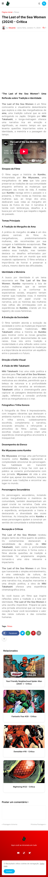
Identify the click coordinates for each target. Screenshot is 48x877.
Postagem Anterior (10, 824)
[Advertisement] (24, 58)
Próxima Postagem (38, 824)
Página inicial (7, 12)
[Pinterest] (33, 633)
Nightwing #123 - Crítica (24, 787)
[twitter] (29, 853)
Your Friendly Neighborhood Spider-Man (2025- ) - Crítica (24, 682)
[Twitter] (22, 633)
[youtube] (18, 853)
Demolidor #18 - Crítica (24, 751)
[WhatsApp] (28, 633)
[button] (3, 3)
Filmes (16, 12)
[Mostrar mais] (4, 638)
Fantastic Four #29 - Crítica (24, 716)
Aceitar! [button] (9, 871)
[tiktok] (24, 853)
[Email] (38, 633)
